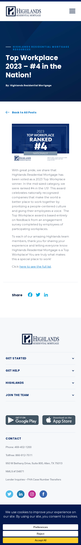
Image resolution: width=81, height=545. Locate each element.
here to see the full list (35, 266)
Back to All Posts (24, 112)
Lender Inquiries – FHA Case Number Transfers (33, 479)
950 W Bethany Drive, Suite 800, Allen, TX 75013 (34, 463)
